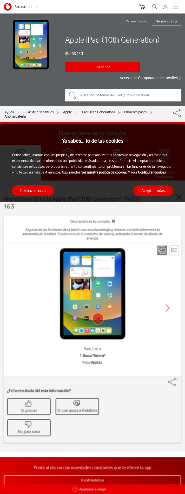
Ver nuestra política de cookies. (104, 172)
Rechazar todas (33, 190)
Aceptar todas (153, 190)
